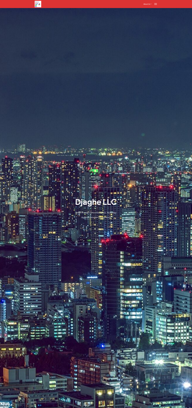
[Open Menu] (155, 4)
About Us (147, 4)
